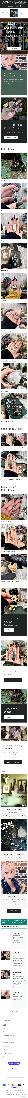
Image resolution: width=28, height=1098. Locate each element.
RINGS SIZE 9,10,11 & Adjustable (12, 479)
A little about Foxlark (13, 905)
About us (5, 1032)
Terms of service (10, 1094)
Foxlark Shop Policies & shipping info (13, 816)
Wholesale (5, 1049)
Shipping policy (19, 1094)
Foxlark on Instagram (8, 1042)
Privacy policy (20, 1092)
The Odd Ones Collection (9, 361)
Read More (10, 89)
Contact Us (6, 1046)
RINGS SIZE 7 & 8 (6, 448)
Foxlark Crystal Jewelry (13, 1090)
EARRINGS (4, 271)
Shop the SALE (14, 48)
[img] (5, 926)
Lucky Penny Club (7, 552)
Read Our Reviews (13, 858)
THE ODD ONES (11, 137)
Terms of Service (7, 1053)
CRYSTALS (4, 391)
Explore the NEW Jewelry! (12, 716)
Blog (4, 1056)
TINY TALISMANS (7, 421)
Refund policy (6, 1039)
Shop (9, 629)
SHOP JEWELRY (14, 911)
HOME (4, 1025)
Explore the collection (13, 680)
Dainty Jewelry (6, 331)
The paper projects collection (10, 582)
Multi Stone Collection (8, 301)
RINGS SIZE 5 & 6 (19, 448)
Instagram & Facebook (13, 762)
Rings (3, 241)
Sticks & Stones (6, 522)
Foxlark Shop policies (8, 1035)
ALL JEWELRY (5, 181)
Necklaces (4, 211)
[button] (3, 13)
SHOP (4, 1028)
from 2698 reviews (15, 926)
